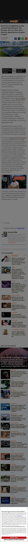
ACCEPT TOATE (14, 537)
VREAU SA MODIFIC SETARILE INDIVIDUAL (14, 539)
